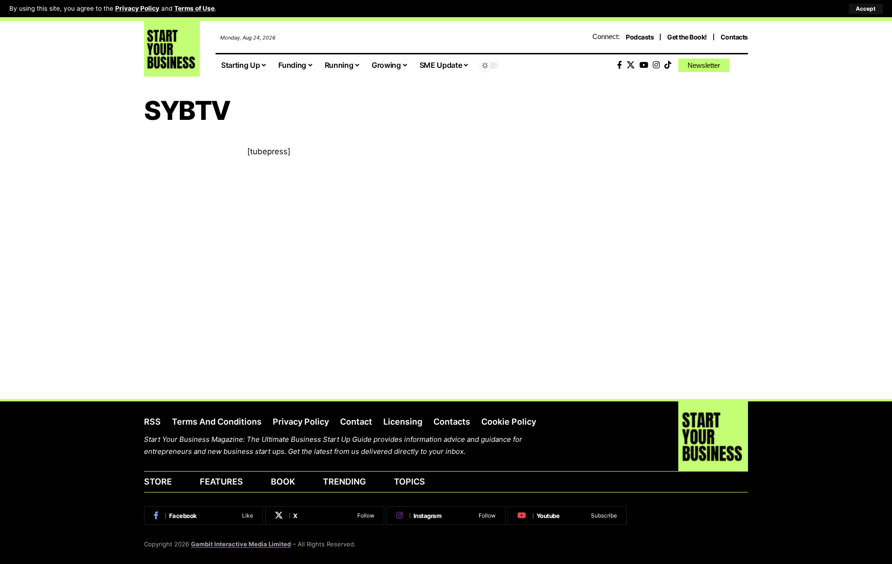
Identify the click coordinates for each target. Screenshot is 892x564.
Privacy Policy (137, 8)
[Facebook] (619, 65)
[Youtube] (567, 515)
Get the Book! (687, 37)
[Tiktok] (668, 65)
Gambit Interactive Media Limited (241, 544)
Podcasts (640, 37)
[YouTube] (643, 65)
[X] (630, 65)
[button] (866, 9)
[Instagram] (656, 65)
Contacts (734, 37)
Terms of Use (194, 8)
